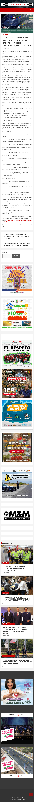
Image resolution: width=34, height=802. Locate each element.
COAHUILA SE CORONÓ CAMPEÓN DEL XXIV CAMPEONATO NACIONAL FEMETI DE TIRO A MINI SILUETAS (17, 662)
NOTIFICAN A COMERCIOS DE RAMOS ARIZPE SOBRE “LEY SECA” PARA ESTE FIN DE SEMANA (17, 244)
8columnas (21, 795)
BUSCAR (4, 252)
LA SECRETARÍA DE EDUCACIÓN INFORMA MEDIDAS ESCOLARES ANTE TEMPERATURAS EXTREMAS (16, 236)
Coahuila (5, 562)
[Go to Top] (31, 794)
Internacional (7, 543)
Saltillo (5, 35)
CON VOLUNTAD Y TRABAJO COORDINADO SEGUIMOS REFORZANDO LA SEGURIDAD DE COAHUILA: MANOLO (16, 599)
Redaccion (6, 48)
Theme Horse (19, 797)
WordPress (22, 799)
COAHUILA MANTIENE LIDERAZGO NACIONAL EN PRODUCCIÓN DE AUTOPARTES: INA (14, 568)
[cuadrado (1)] (17, 266)
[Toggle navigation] (3, 10)
